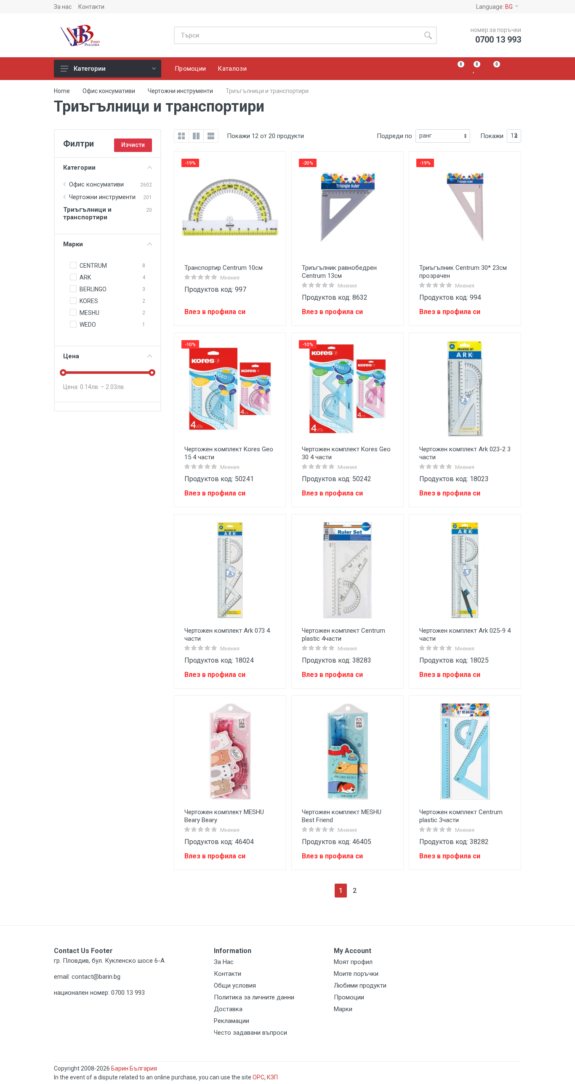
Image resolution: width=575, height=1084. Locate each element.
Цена (71, 356)
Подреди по (394, 136)
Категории (90, 68)
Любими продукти (360, 985)
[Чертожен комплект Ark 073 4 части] (230, 570)
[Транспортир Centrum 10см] (230, 207)
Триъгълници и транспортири (87, 213)
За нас (63, 7)
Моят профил (353, 962)
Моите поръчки (356, 973)
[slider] (63, 372)
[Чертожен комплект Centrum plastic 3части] (465, 751)
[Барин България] (108, 35)
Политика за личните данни (254, 997)
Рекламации (231, 1021)
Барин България (134, 1068)
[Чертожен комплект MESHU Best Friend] (347, 751)
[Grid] (181, 136)
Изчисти (133, 144)
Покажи (491, 136)
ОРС (258, 1077)
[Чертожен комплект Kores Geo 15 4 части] (230, 389)
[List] (210, 136)
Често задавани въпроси (250, 1032)
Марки (73, 244)
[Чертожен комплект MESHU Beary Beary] (230, 751)
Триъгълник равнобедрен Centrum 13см (339, 272)
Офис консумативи (109, 91)
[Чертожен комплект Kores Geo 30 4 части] (347, 389)
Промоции (349, 997)
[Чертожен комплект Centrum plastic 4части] (347, 570)
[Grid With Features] (196, 136)
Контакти (91, 7)
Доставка (228, 1009)
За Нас (224, 962)
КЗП (272, 1077)
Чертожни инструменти (180, 91)
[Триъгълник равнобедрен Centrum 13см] (347, 207)
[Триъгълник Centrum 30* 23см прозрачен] (465, 207)
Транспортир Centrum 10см (223, 268)
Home (62, 91)
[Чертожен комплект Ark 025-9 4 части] (465, 570)
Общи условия (235, 985)
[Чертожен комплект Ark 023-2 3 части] (465, 389)
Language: (494, 6)
